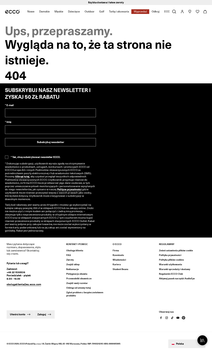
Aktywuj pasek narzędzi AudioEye (177, 278)
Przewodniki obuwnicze (79, 278)
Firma (116, 250)
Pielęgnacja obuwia (76, 273)
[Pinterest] (184, 318)
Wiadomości (119, 259)
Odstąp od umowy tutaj (78, 287)
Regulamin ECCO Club (171, 273)
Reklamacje (72, 269)
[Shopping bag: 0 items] (205, 11)
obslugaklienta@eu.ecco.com (24, 284)
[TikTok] (172, 318)
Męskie (58, 11)
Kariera (117, 264)
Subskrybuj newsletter (50, 142)
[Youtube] (178, 318)
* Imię (8, 122)
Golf (101, 11)
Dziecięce (74, 11)
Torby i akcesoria (119, 11)
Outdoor (89, 11)
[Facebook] (161, 318)
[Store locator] (189, 11)
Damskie (44, 11)
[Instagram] (167, 318)
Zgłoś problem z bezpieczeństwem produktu (84, 294)
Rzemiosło (118, 255)
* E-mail (9, 105)
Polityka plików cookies (171, 259)
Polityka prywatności (170, 255)
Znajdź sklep (73, 264)
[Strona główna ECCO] (12, 12)
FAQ (68, 255)
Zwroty (70, 259)
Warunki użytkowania (170, 264)
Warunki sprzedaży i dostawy (174, 269)
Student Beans (120, 269)
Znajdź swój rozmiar (77, 283)
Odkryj (155, 11)
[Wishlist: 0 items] (197, 11)
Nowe (30, 11)
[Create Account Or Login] (182, 11)
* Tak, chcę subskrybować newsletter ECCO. (35, 157)
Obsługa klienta (74, 250)
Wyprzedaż (140, 11)
